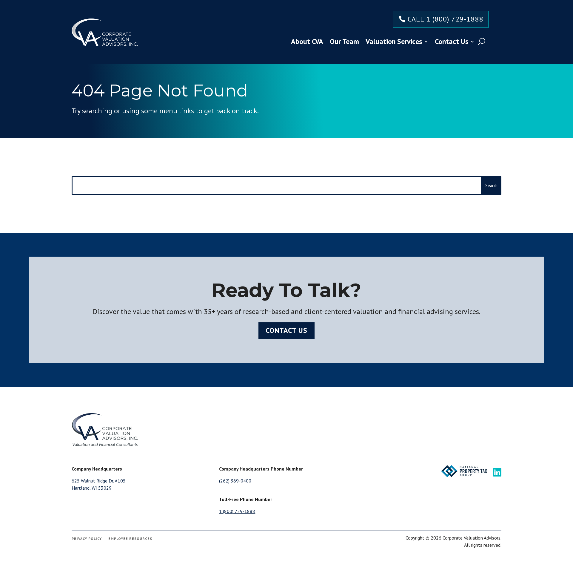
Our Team (344, 41)
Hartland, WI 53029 (92, 488)
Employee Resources (130, 539)
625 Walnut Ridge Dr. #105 (99, 481)
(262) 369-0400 (235, 481)
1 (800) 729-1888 (237, 511)
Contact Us (452, 41)
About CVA (307, 41)
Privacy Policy (87, 539)
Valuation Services (394, 41)
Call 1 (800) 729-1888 (445, 19)
